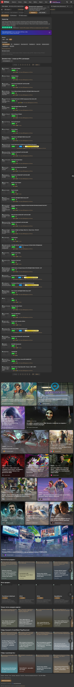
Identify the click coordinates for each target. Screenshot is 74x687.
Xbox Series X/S (24, 44)
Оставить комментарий (8, 403)
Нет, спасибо (42, 12)
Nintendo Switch (45, 44)
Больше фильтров (6, 48)
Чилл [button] (46, 2)
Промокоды (34, 148)
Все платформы (14, 12)
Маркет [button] (41, 2)
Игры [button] (30, 2)
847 (33, 64)
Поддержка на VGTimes (28, 72)
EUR (3, 39)
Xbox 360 (12, 46)
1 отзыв (20, 125)
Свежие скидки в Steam (17, 52)
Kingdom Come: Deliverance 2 (59, 6)
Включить (23, 685)
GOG (14, 186)
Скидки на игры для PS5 (28, 52)
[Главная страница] (5, 2)
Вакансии (18, 675)
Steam (14, 125)
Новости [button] (14, 2)
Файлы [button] (35, 2)
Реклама (6, 675)
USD (7, 39)
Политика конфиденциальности (31, 675)
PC (11, 44)
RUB (10, 39)
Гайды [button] (25, 2)
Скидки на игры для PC (7, 52)
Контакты (22, 675)
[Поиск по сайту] (67, 2)
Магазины (14, 15)
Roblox (70, 6)
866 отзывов (28, 148)
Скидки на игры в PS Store (39, 52)
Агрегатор (7, 12)
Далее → (38, 64)
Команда (13, 675)
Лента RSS (41, 675)
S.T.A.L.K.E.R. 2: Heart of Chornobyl (18, 6)
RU (44, 675)
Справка (2, 675)
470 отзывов (20, 72)
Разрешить (33, 12)
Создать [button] (8, 9)
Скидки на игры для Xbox (7, 54)
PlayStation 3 (5, 46)
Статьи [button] (20, 2)
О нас (10, 675)
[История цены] (17, 70)
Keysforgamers (20, 148)
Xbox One (38, 44)
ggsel (14, 72)
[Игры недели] (71, 6)
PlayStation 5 (16, 44)
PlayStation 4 (32, 44)
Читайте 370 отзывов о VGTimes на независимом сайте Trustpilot (34, 27)
